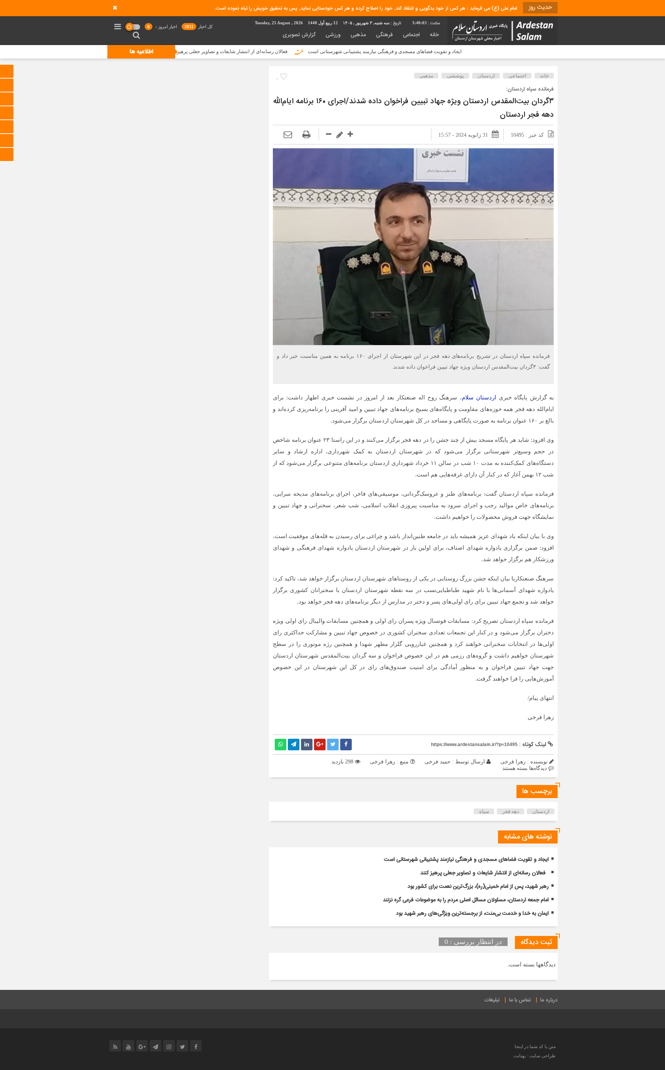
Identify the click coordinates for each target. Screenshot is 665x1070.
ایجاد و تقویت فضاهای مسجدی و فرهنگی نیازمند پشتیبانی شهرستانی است (425, 51)
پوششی (455, 76)
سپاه (484, 811)
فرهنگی (384, 35)
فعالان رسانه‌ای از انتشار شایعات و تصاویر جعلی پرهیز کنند (268, 51)
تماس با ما (520, 1000)
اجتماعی (411, 35)
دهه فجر (510, 811)
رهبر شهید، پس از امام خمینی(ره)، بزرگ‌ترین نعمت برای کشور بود (478, 886)
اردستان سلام (479, 397)
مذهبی (358, 35)
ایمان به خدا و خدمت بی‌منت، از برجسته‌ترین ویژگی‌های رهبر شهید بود (472, 913)
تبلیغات (492, 1000)
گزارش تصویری (299, 35)
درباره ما (549, 1000)
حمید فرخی (437, 762)
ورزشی (333, 35)
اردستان (486, 76)
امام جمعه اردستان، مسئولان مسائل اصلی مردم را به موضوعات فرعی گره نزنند (466, 900)
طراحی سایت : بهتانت (534, 1055)
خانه (434, 35)
